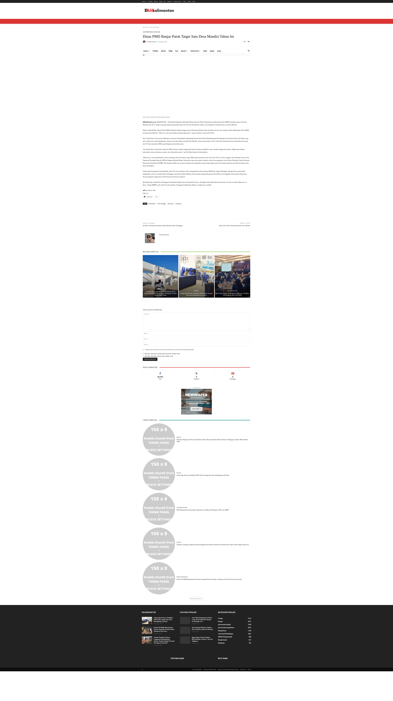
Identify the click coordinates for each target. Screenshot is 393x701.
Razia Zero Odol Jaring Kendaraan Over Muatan (234, 225)
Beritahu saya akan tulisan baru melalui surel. (159, 356)
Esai (165, 1)
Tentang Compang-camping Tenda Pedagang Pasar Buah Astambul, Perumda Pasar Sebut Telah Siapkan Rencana (213, 544)
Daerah (169, 1)
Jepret (189, 1)
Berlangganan (233, 372)
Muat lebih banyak (196, 598)
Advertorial (177, 1)
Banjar (160, 289)
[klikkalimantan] (151, 238)
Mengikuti (196, 372)
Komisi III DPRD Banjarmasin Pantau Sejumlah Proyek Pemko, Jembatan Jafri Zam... (164, 629)
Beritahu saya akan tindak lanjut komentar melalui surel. (162, 353)
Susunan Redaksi (197, 669)
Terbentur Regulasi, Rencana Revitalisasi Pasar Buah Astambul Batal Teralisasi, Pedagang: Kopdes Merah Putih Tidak (160, 293)
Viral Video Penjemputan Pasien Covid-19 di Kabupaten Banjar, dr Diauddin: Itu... (202, 619)
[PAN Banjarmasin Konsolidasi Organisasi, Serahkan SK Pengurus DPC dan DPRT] (232, 276)
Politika (150, 1)
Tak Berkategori (232, 290)
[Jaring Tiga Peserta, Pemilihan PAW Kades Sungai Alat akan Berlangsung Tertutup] (196, 276)
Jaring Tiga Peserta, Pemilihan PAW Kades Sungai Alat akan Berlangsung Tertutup (203, 475)
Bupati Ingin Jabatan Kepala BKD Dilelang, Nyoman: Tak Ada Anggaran (202, 639)
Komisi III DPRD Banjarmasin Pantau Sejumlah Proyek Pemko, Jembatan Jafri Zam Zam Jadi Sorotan (209, 579)
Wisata (156, 1)
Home (249, 669)
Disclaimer (243, 669)
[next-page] (147, 301)
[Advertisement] (196, 33)
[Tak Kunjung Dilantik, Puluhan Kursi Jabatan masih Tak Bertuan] (185, 630)
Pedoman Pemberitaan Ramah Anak (228, 669)
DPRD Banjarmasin (182, 577)
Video (184, 1)
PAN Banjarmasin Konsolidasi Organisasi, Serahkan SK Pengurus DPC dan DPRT (203, 510)
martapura (178, 203)
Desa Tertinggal (162, 203)
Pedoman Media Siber (209, 669)
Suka (160, 372)
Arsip (194, 1)
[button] (248, 51)
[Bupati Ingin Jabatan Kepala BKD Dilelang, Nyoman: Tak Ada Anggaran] (185, 640)
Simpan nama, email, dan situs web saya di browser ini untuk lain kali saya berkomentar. (169, 349)
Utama (143, 1)
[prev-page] (144, 301)
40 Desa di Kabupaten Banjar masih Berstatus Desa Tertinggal (162, 225)
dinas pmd (170, 203)
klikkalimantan (164, 235)
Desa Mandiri (151, 203)
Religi (160, 1)
